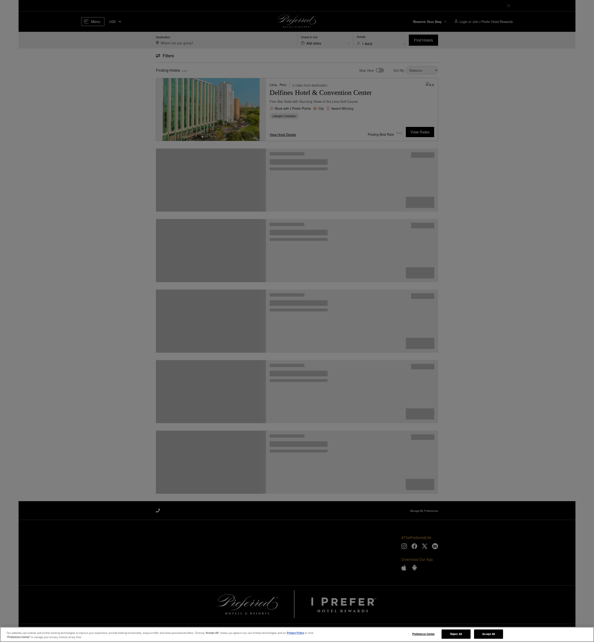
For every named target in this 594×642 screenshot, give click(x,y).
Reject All (456, 634)
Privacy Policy (295, 633)
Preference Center (423, 634)
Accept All (488, 634)
